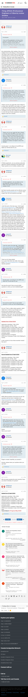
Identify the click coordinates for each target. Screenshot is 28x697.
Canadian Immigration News (7, 659)
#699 (24, 297)
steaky (8, 551)
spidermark (8, 533)
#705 (24, 491)
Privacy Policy (16, 692)
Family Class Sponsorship (16, 561)
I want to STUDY (5, 626)
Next (19, 519)
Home (5, 610)
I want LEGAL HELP (5, 640)
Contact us (3, 608)
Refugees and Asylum (14, 587)
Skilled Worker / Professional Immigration (18, 579)
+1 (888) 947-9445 (5, 681)
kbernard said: (6, 179)
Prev (8, 519)
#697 (24, 239)
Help (2, 610)
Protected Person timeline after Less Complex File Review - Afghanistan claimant (14, 584)
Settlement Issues (13, 548)
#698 (24, 274)
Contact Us (3, 694)
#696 (24, 204)
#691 (25, 31)
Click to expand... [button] (14, 47)
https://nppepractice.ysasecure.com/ (11, 212)
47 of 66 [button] (14, 519)
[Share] (22, 32)
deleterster (8, 572)
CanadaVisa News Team (6, 662)
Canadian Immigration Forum (7, 657)
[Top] (8, 610)
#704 (24, 477)
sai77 (7, 548)
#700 (24, 352)
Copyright (22, 692)
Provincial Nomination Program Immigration (18, 540)
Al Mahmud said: (6, 88)
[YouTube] (12, 670)
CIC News (3, 654)
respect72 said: (6, 300)
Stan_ (7, 587)
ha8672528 (9, 577)
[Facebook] (2, 670)
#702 (24, 414)
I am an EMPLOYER (5, 638)
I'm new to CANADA (5, 635)
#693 (24, 126)
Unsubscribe (9, 692)
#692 (24, 85)
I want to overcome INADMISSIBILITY (9, 643)
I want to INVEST (5, 629)
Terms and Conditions (12, 608)
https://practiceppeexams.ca (8, 207)
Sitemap (3, 692)
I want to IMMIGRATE (6, 621)
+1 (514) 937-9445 (5, 676)
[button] (2, 3)
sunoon (7, 561)
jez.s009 (5, 17)
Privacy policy (21, 608)
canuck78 (9, 590)
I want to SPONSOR (5, 632)
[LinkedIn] (7, 670)
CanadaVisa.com (4, 651)
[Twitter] (10, 670)
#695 (24, 176)
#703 (24, 441)
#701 (25, 382)
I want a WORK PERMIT (6, 623)
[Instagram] (4, 670)
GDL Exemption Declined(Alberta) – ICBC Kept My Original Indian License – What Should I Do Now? (15, 545)
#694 (24, 161)
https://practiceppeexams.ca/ (11, 191)
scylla (8, 565)
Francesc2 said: (6, 34)
